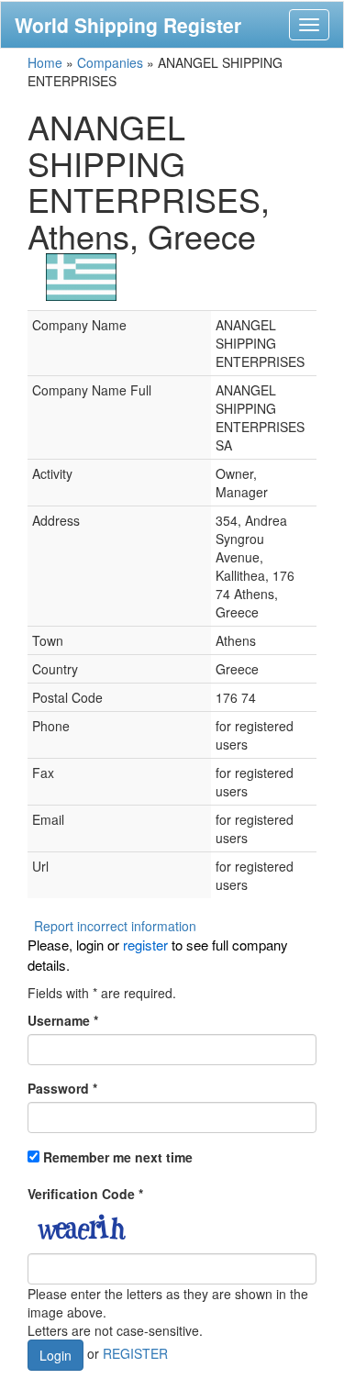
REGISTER (135, 1353)
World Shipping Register (128, 25)
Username (63, 1020)
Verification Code (85, 1193)
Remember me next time (118, 1157)
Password (62, 1088)
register (145, 944)
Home (45, 62)
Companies (110, 62)
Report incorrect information (115, 926)
